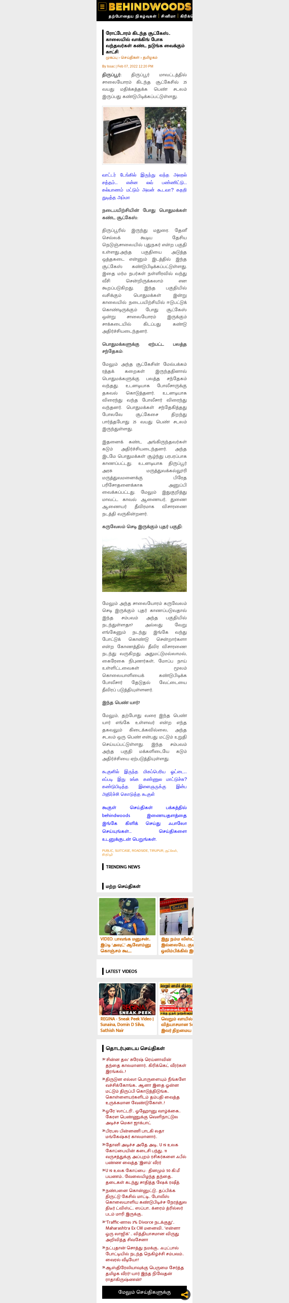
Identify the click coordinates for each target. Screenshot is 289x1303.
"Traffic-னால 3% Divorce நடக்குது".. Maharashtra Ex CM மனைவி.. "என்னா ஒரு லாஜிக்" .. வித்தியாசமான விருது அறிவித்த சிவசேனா (143, 1231)
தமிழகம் (150, 57)
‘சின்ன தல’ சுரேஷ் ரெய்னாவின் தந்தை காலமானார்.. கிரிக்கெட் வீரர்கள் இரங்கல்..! (146, 1066)
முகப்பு (111, 57)
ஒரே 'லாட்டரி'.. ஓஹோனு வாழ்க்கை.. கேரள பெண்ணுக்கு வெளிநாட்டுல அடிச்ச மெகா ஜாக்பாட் (143, 1117)
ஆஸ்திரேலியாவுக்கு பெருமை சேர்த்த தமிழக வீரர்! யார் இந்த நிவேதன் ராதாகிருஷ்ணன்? (145, 1274)
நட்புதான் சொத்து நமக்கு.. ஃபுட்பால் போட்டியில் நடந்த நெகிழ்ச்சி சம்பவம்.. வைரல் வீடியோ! (145, 1254)
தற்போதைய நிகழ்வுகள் (133, 16)
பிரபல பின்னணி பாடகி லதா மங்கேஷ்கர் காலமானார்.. (135, 1134)
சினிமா (168, 16)
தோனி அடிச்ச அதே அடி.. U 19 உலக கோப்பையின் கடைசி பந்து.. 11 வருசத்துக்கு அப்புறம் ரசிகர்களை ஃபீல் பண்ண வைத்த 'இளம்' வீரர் (146, 1154)
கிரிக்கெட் (190, 16)
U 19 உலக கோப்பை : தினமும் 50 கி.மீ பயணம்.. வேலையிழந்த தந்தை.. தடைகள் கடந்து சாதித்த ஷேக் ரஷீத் (143, 1177)
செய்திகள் (130, 57)
